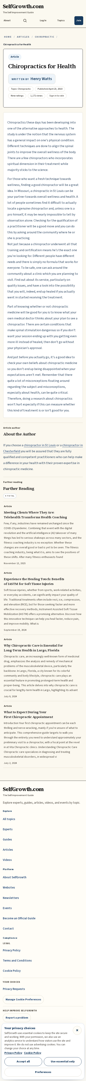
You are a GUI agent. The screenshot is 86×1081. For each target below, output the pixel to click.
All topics (9, 819)
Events (7, 908)
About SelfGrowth (14, 877)
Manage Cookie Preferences (23, 999)
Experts (8, 829)
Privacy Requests (14, 989)
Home (8, 37)
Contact (8, 929)
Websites (9, 887)
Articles (23, 37)
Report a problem (17, 1018)
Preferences (43, 1072)
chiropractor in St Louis (40, 445)
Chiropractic (44, 37)
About (7, 20)
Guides (7, 839)
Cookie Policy (12, 971)
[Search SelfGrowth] (25, 20)
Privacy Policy (11, 950)
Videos (7, 860)
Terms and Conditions (17, 961)
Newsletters (11, 898)
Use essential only (63, 1061)
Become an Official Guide (19, 918)
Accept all (23, 1061)
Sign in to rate (56, 95)
